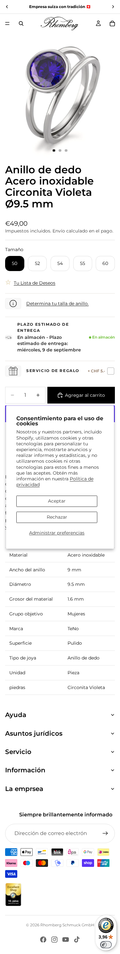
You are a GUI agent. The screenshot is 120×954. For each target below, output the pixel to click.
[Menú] (7, 23)
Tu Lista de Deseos (34, 283)
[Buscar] (21, 23)
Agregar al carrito (85, 395)
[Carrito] (112, 23)
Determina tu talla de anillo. (57, 303)
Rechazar (57, 517)
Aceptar (57, 501)
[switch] (106, 944)
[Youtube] (65, 939)
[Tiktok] (77, 939)
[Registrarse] (105, 833)
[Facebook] (43, 939)
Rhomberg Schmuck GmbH (67, 924)
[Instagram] (54, 939)
